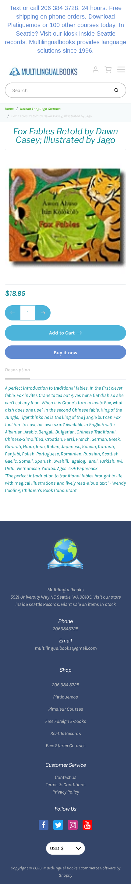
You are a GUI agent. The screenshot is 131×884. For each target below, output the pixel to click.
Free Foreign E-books (65, 721)
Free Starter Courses (66, 745)
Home (9, 109)
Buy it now (65, 352)
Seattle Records (65, 733)
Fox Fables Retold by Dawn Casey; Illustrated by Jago (51, 116)
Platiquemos (65, 697)
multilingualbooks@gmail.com (66, 648)
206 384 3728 (65, 685)
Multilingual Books (60, 868)
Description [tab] (17, 370)
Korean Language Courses (40, 109)
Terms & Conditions (66, 784)
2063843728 (65, 628)
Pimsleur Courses (65, 709)
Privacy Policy (65, 792)
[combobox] (56, 90)
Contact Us (65, 777)
